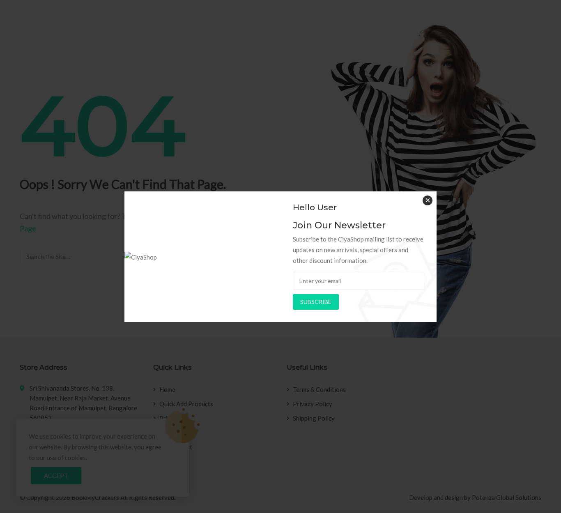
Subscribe (315, 301)
